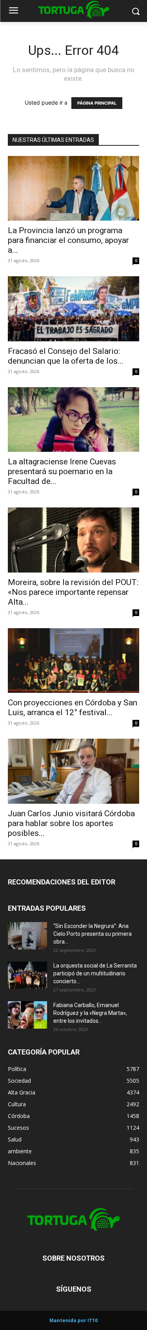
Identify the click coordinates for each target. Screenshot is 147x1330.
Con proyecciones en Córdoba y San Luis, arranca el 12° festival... (72, 707)
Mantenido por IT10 (73, 1320)
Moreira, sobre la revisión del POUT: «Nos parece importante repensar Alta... (73, 592)
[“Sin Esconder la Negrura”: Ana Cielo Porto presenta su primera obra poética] (27, 935)
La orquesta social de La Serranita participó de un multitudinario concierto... (95, 973)
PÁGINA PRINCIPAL (96, 103)
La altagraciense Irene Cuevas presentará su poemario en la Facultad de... (62, 471)
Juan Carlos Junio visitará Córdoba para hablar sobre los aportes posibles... (71, 823)
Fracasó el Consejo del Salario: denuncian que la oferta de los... (65, 356)
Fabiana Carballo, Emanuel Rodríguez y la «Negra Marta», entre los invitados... (90, 1013)
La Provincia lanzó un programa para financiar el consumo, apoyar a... (68, 240)
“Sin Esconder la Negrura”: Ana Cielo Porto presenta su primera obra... (92, 934)
